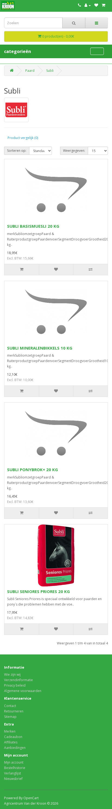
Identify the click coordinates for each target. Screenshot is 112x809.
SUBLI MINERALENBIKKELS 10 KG (39, 348)
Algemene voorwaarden (22, 690)
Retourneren (13, 711)
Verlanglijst (12, 773)
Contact (10, 705)
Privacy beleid (15, 685)
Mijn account (13, 762)
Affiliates (10, 742)
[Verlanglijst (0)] (96, 5)
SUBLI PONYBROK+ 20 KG (32, 469)
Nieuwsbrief (13, 778)
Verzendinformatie (18, 680)
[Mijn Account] (88, 5)
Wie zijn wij (12, 674)
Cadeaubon (13, 736)
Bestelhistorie (14, 767)
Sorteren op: (16, 150)
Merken (9, 731)
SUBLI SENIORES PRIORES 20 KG (38, 591)
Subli (50, 70)
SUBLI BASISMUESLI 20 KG (33, 226)
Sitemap (10, 716)
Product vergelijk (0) (23, 137)
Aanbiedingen (15, 747)
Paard (30, 70)
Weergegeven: (74, 150)
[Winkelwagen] (103, 5)
